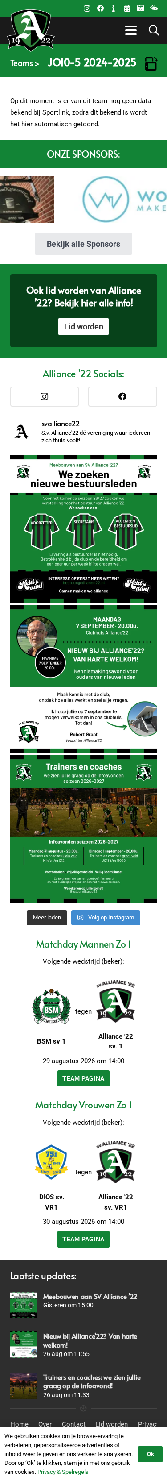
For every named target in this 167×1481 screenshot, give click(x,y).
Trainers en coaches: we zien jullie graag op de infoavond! (92, 1381)
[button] (130, 30)
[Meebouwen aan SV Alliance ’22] (23, 1305)
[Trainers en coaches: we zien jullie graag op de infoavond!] (23, 1386)
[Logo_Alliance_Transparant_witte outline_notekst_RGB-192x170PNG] (31, 30)
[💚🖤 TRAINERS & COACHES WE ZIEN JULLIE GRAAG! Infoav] (83, 829)
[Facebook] (100, 8)
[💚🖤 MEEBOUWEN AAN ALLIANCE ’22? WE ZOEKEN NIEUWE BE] (83, 529)
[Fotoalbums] (140, 8)
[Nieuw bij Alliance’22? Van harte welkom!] (23, 1344)
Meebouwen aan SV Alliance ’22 (90, 1296)
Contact (74, 1424)
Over (45, 1424)
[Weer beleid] (153, 8)
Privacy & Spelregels (63, 1472)
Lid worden (111, 1424)
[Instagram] (87, 8)
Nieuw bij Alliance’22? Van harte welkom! (90, 1340)
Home (19, 1424)
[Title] (127, 8)
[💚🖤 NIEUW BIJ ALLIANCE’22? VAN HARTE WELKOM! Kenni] (83, 679)
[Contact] (113, 8)
